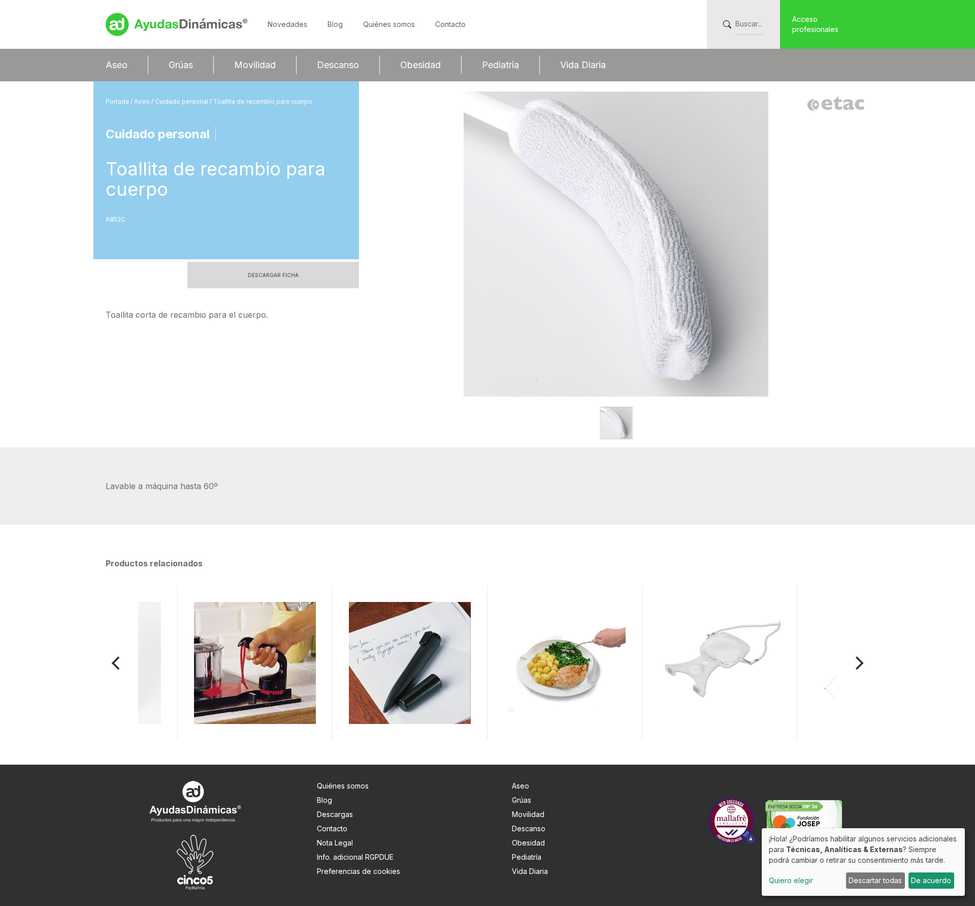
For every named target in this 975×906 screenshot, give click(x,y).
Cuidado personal (182, 101)
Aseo (116, 64)
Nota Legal (335, 842)
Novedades (287, 24)
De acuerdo (931, 880)
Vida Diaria (583, 64)
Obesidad (420, 64)
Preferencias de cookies (358, 871)
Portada (118, 101)
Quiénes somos (389, 24)
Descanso (338, 64)
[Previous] (117, 663)
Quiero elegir (791, 880)
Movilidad (255, 64)
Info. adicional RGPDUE (355, 857)
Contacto (450, 24)
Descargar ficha (273, 275)
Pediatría (500, 64)
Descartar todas (875, 880)
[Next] (858, 663)
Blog (335, 24)
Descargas (335, 814)
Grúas (181, 64)
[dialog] (863, 862)
